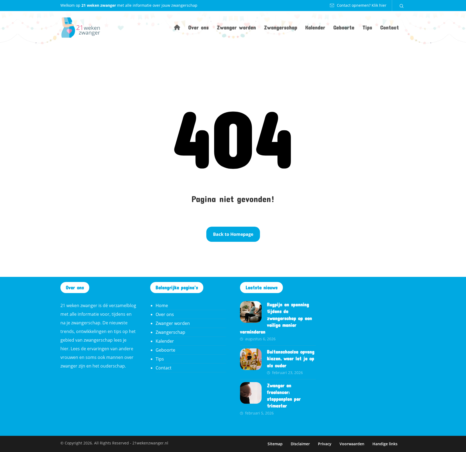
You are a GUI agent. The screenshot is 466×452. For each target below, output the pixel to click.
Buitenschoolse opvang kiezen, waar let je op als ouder (290, 358)
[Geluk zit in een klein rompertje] (80, 27)
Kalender (165, 341)
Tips (160, 359)
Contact (164, 368)
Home (162, 305)
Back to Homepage (233, 234)
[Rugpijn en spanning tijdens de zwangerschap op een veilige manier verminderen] (251, 312)
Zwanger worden (173, 323)
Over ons (165, 314)
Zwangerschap (170, 332)
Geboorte (165, 350)
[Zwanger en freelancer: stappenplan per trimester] (251, 393)
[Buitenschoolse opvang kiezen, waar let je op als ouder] (251, 359)
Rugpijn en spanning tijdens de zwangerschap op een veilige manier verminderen (276, 318)
